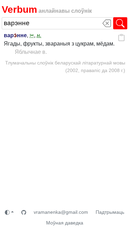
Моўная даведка (64, 223)
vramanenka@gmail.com (61, 212)
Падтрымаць (110, 212)
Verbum (19, 9)
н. (39, 35)
